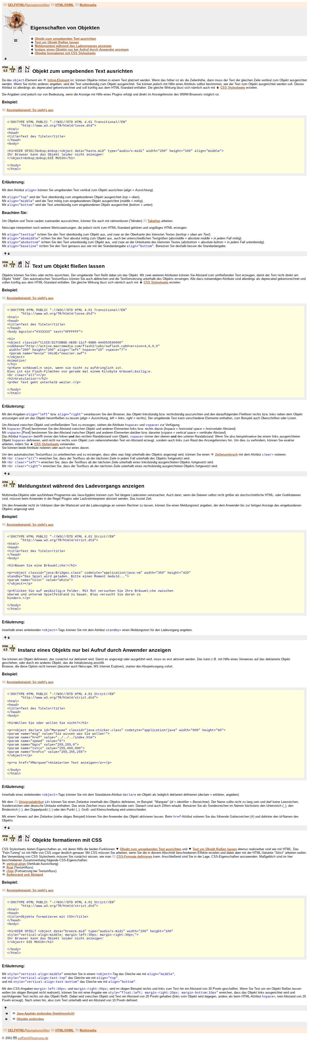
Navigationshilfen (37, 5)
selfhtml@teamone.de (33, 1038)
